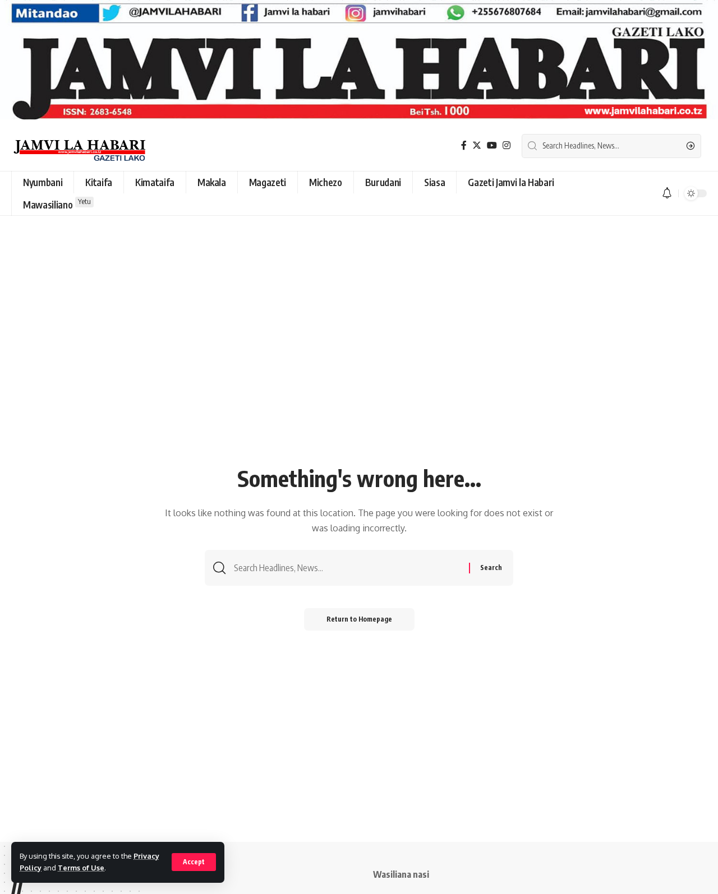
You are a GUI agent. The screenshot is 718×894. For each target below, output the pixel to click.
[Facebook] (464, 145)
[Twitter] (477, 145)
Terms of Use (81, 867)
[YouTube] (492, 145)
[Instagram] (506, 145)
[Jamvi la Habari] (79, 146)
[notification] (667, 193)
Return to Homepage (359, 619)
